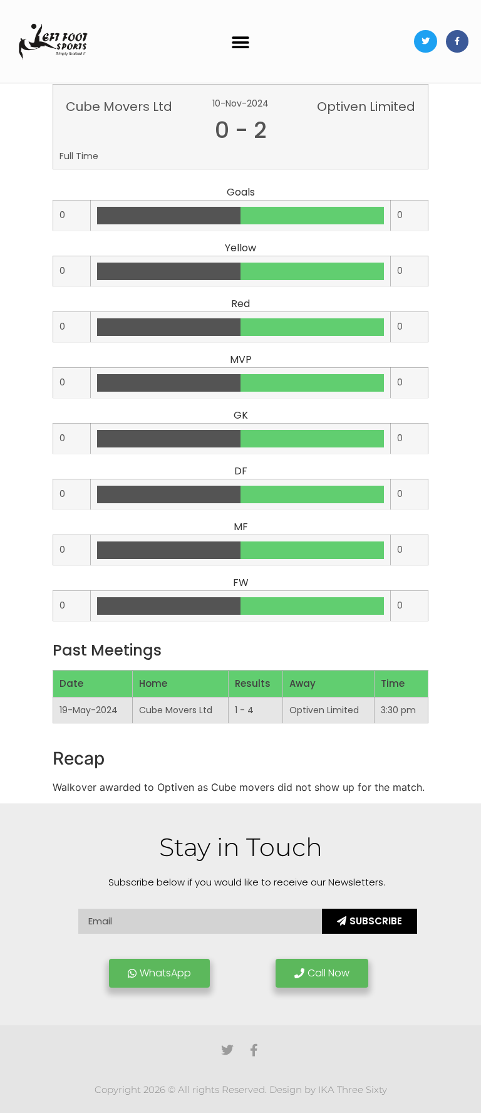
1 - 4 (244, 710)
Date (71, 683)
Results (253, 683)
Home (153, 683)
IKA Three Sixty (352, 1089)
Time (393, 683)
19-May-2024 (88, 710)
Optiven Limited (324, 710)
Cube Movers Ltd (175, 710)
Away (302, 683)
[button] (240, 43)
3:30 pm (398, 710)
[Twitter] (425, 41)
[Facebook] (457, 41)
